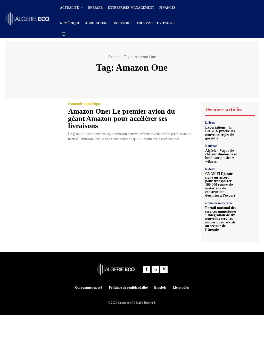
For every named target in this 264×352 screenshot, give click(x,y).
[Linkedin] (155, 269)
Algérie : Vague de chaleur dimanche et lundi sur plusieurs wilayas (221, 156)
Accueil (114, 57)
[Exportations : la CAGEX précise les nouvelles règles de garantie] (247, 128)
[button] (63, 34)
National (211, 145)
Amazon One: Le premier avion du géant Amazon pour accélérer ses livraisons (121, 118)
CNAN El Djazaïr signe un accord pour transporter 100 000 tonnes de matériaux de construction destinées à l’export (220, 184)
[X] (164, 269)
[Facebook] (146, 269)
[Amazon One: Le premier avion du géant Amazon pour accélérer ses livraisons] (33, 120)
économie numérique (84, 104)
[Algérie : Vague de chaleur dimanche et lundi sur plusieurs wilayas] (247, 151)
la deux (210, 122)
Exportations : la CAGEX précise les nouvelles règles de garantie (220, 132)
